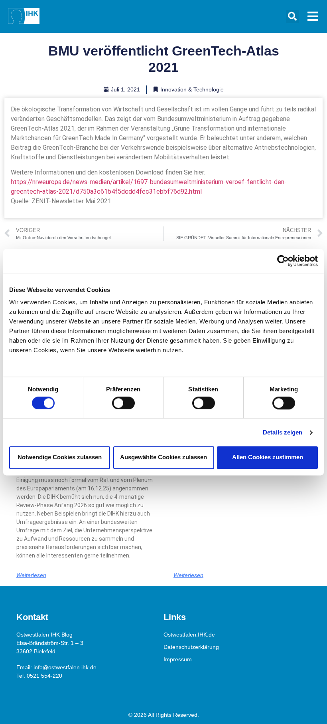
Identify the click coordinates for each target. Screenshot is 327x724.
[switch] (123, 403)
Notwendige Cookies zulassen (60, 457)
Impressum (178, 659)
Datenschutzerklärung (191, 647)
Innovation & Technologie (192, 89)
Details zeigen (282, 432)
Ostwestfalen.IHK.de (189, 634)
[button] (292, 16)
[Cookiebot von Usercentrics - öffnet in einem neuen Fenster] (283, 261)
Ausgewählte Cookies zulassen (163, 457)
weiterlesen (31, 575)
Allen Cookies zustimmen (267, 457)
